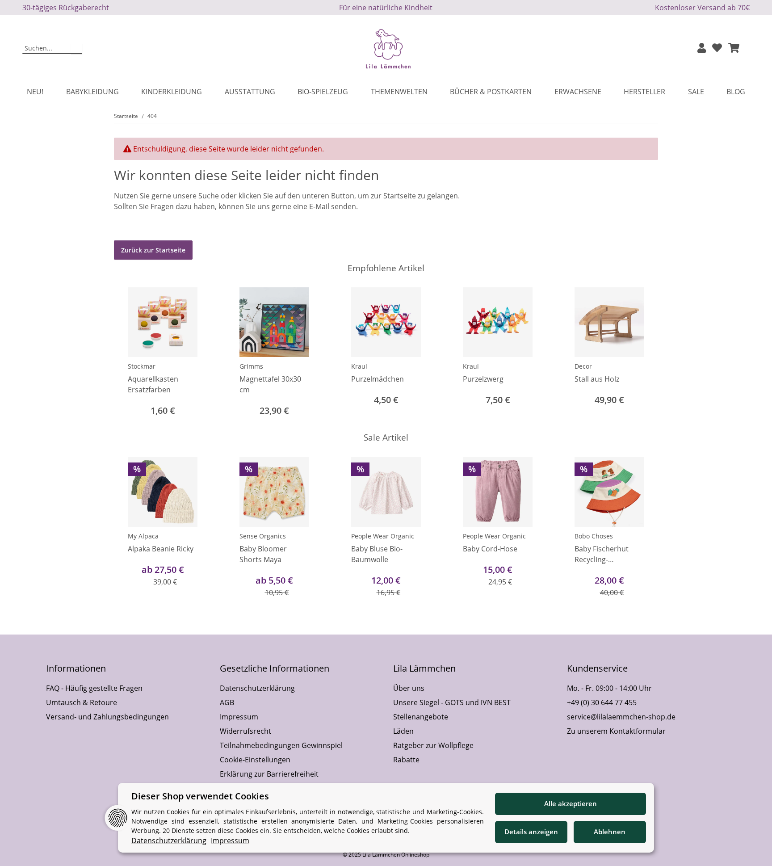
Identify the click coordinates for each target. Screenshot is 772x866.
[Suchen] (76, 48)
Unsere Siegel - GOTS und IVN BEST (452, 702)
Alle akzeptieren (570, 803)
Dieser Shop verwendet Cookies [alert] (200, 796)
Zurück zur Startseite (153, 250)
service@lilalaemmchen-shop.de (621, 717)
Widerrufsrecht (245, 731)
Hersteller (644, 92)
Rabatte (406, 760)
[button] (701, 48)
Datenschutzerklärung (257, 688)
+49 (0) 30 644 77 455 (602, 702)
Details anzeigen (531, 831)
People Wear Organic (382, 536)
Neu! (35, 92)
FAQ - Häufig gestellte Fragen (94, 688)
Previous (129, 528)
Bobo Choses (594, 536)
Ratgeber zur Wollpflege (433, 745)
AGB (227, 702)
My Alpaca (143, 536)
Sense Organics (262, 536)
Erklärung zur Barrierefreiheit (269, 774)
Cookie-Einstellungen (255, 760)
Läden (403, 731)
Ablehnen (609, 831)
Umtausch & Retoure (81, 702)
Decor (583, 366)
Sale (696, 92)
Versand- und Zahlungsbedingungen (107, 717)
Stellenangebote (420, 717)
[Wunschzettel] (717, 48)
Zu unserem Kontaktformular (616, 731)
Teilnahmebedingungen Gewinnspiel (281, 745)
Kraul (359, 366)
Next (643, 528)
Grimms (251, 366)
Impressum (239, 717)
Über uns (408, 688)
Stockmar (141, 366)
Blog (735, 92)
